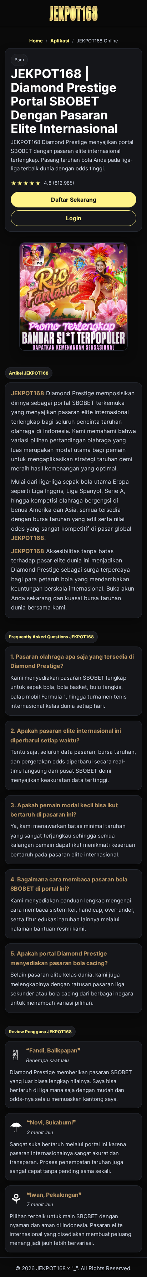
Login (73, 218)
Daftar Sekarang (73, 199)
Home (36, 40)
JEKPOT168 (27, 393)
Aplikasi (59, 40)
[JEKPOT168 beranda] (73, 13)
